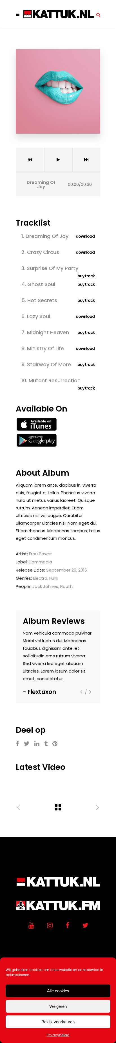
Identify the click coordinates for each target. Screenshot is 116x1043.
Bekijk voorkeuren (58, 1021)
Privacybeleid (58, 1035)
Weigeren (58, 1006)
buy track (86, 276)
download (85, 236)
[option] (58, 662)
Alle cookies (58, 990)
